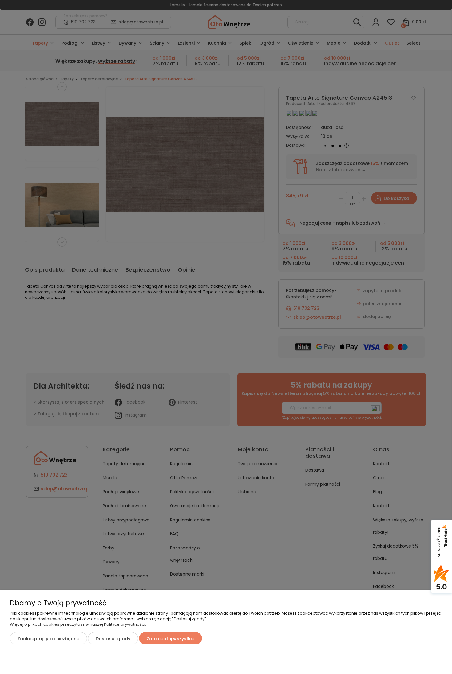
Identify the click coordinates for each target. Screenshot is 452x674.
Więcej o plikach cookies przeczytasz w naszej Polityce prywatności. (78, 624)
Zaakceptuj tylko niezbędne (48, 639)
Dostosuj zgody (113, 639)
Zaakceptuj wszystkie (170, 639)
